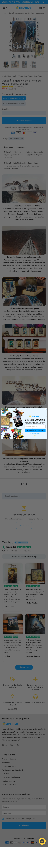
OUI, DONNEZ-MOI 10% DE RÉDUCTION (35, 430)
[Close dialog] (45, 409)
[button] (42, 841)
